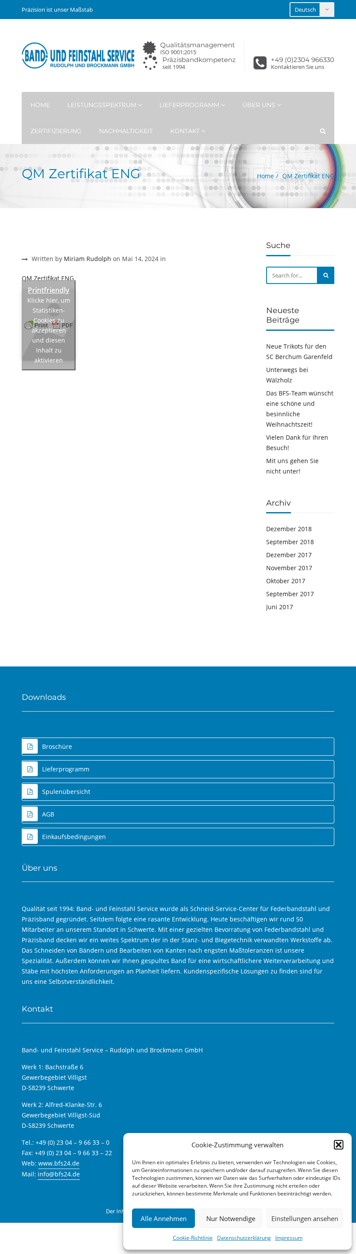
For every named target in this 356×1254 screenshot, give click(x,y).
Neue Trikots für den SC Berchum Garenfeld (299, 351)
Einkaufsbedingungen (74, 837)
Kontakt (185, 131)
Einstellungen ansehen (304, 1218)
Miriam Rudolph (87, 259)
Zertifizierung (56, 131)
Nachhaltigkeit (126, 131)
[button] (338, 1144)
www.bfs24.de (58, 1163)
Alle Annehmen (164, 1218)
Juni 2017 (279, 607)
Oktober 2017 (285, 581)
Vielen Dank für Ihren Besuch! (297, 442)
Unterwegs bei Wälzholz (287, 375)
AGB (48, 814)
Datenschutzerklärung (244, 1237)
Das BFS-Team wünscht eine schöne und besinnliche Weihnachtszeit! (299, 408)
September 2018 (290, 542)
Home (40, 105)
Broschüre (57, 746)
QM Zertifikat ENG (48, 278)
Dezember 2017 (289, 555)
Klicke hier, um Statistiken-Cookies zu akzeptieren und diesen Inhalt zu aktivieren (48, 330)
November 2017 (289, 568)
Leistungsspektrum (102, 105)
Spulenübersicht (66, 791)
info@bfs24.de (59, 1174)
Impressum (289, 1237)
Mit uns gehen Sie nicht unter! (292, 466)
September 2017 (290, 594)
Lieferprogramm (190, 105)
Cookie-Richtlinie (193, 1237)
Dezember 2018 (289, 529)
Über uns (259, 105)
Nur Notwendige (230, 1218)
